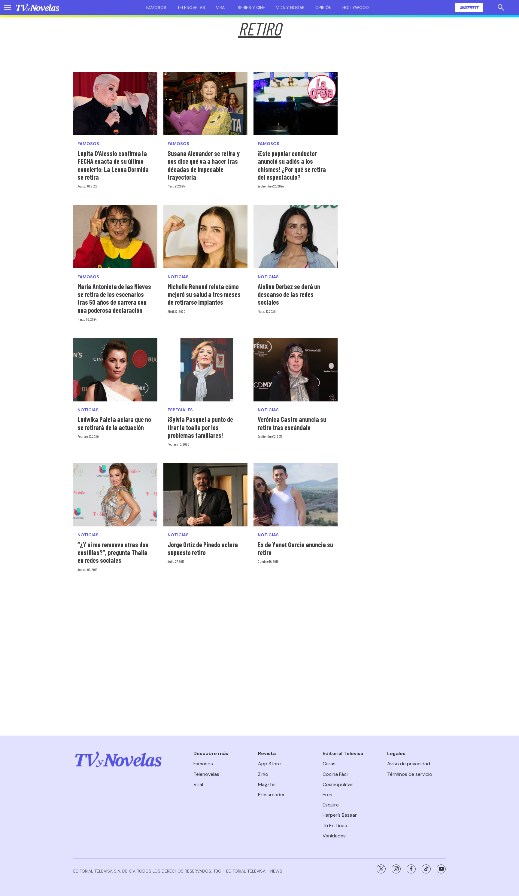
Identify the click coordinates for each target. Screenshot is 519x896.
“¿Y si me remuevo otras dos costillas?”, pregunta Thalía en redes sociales (112, 552)
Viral (221, 7)
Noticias (178, 276)
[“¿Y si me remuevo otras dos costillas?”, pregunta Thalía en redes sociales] (115, 494)
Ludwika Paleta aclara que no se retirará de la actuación (114, 423)
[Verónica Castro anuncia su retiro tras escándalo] (295, 369)
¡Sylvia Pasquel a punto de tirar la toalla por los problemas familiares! (200, 427)
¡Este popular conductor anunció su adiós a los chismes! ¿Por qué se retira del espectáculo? (292, 165)
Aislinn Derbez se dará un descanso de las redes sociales (289, 294)
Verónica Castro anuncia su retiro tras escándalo (292, 423)
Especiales (180, 410)
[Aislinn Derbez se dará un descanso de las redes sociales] (295, 236)
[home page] (37, 7)
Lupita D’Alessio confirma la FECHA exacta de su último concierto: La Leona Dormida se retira (113, 165)
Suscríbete (469, 7)
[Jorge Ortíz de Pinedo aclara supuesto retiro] (205, 494)
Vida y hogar (290, 7)
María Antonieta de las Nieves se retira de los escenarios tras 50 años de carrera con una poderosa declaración (114, 298)
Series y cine (251, 7)
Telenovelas (191, 7)
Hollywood (355, 7)
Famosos (156, 7)
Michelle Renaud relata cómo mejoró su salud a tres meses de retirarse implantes (204, 294)
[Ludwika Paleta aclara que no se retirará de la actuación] (115, 369)
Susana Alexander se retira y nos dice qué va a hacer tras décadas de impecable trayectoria (204, 165)
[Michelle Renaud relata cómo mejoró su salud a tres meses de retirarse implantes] (205, 236)
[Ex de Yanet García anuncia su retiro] (295, 494)
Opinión (323, 7)
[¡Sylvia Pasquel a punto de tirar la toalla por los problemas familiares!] (205, 369)
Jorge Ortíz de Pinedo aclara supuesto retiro (203, 548)
